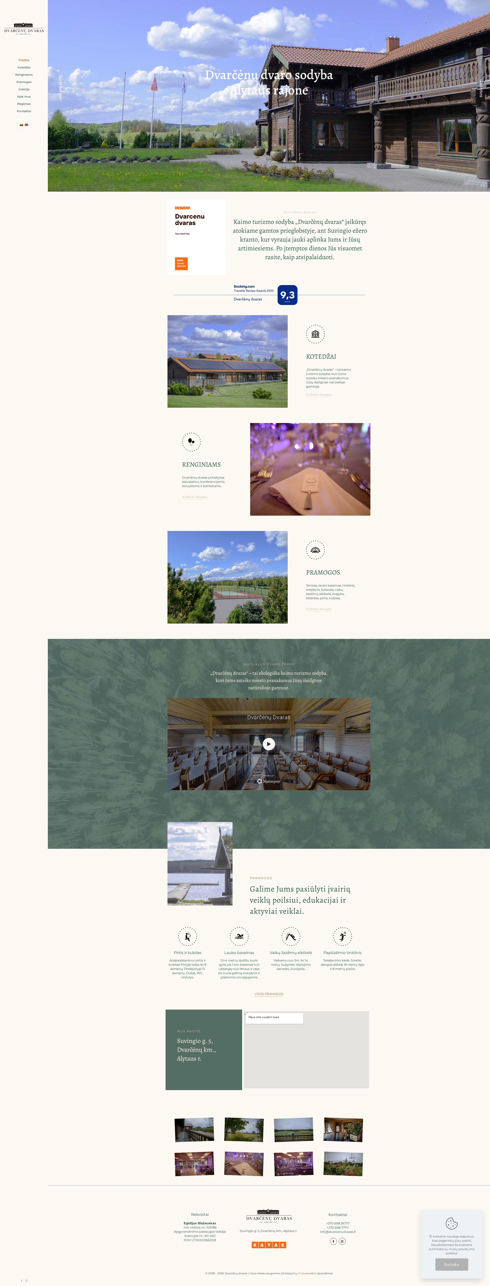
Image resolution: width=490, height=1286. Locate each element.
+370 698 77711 (338, 1227)
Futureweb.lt (307, 1273)
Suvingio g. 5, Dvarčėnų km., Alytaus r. (196, 1049)
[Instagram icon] (26, 1281)
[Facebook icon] (21, 1281)
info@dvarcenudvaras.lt (338, 1232)
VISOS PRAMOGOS (269, 994)
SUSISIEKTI (481, 90)
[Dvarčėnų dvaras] (24, 28)
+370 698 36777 (60, 90)
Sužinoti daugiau (319, 394)
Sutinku (451, 1264)
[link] (269, 1245)
